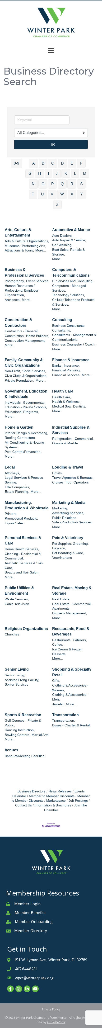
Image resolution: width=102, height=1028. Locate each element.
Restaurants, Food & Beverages (70, 631)
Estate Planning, (17, 491)
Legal (10, 467)
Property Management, (69, 613)
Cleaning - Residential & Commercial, (23, 556)
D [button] (62, 163)
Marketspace (56, 800)
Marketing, (60, 508)
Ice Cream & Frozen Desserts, (67, 652)
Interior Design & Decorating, (26, 433)
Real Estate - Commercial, (72, 604)
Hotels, (57, 473)
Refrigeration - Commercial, (73, 439)
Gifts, (56, 680)
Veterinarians (62, 557)
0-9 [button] (16, 163)
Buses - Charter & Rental (71, 725)
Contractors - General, (21, 331)
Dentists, (79, 406)
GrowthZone (56, 1022)
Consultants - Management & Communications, (74, 337)
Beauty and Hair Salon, (22, 572)
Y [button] (81, 194)
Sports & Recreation (23, 715)
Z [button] (57, 205)
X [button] (72, 194)
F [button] (81, 163)
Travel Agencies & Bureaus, (72, 477)
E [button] (72, 163)
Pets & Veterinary (67, 538)
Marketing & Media (68, 503)
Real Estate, (61, 599)
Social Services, (34, 371)
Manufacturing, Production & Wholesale (26, 505)
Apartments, (61, 608)
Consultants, (61, 330)
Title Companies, (17, 487)
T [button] (33, 194)
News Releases (60, 791)
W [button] (62, 194)
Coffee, (57, 644)
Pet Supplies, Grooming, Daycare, (70, 546)
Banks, (57, 365)
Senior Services (16, 684)
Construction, (15, 336)
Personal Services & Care (23, 540)
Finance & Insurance (70, 360)
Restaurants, (61, 640)
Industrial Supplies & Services (71, 430)
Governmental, (34, 402)
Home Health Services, (22, 549)
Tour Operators (77, 482)
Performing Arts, (34, 246)
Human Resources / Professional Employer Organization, (21, 290)
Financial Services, (66, 375)
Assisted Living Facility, (22, 680)
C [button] (52, 163)
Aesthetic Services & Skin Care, (24, 565)
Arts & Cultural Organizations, (27, 241)
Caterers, (80, 640)
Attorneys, (12, 473)
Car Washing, (62, 245)
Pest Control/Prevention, (23, 452)
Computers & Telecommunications (71, 272)
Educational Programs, (22, 412)
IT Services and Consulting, (72, 281)
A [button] (33, 163)
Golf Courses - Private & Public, (23, 723)
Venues (11, 750)
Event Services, (37, 281)
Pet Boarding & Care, (68, 553)
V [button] (52, 194)
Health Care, (61, 397)
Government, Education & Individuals (26, 394)
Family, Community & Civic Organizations (24, 362)
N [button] (33, 184)
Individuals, (13, 402)
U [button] (42, 194)
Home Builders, (37, 336)
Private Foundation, (19, 380)
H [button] (39, 173)
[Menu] (51, 50)
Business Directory (32, 791)
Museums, (12, 246)
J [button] (57, 173)
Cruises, (58, 482)
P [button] (52, 184)
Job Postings (78, 800)
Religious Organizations (26, 629)
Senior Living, (15, 675)
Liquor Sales (14, 523)
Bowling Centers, (17, 735)
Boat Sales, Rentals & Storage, (68, 252)
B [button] (43, 163)
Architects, (12, 300)
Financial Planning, (66, 370)
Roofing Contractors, (20, 438)
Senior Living (17, 669)
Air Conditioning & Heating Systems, (24, 445)
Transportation (65, 715)
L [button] (75, 173)
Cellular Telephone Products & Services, (73, 302)
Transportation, (63, 720)
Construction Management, (25, 340)
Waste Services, (17, 599)
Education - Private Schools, (26, 407)
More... (40, 250)
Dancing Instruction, (20, 730)
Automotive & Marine (71, 230)
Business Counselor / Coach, (74, 344)
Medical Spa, (62, 406)
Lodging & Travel (67, 467)
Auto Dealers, (62, 235)
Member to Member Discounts (51, 796)
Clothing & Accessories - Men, (70, 697)
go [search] (53, 144)
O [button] (43, 184)
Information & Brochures (53, 805)
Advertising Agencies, (68, 513)
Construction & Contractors (18, 322)
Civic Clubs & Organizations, (26, 376)
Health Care (62, 391)
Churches (12, 634)
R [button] (71, 184)
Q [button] (62, 184)
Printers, (11, 514)
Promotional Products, (21, 518)
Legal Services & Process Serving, (24, 480)
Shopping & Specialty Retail (71, 672)
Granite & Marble (65, 443)
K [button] (66, 173)
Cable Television (17, 604)
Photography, (15, 281)
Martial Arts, (40, 735)
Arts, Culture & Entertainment (18, 232)
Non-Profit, (13, 371)
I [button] (48, 173)
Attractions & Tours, (19, 250)
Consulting (62, 320)
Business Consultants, (68, 325)
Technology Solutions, (68, 295)
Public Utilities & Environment (19, 590)
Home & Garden (19, 427)
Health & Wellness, (66, 401)
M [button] (84, 173)
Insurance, (72, 365)
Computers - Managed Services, (69, 288)
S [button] (81, 184)
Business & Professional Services (24, 272)
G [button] (29, 173)
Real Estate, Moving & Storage (72, 590)
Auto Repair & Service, (69, 240)
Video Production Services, (72, 522)
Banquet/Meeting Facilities (24, 756)
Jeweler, (58, 704)
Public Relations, (64, 518)
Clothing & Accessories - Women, (70, 688)
